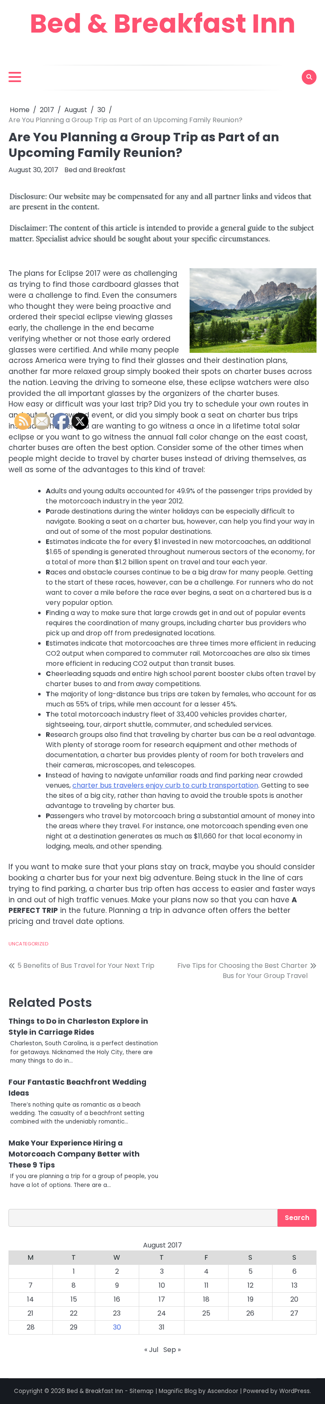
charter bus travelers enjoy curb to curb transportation (165, 785)
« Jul (151, 1350)
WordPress (294, 1391)
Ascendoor (222, 1391)
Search (297, 1217)
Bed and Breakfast (95, 170)
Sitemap (141, 1391)
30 (117, 1327)
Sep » (172, 1350)
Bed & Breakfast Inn (162, 23)
